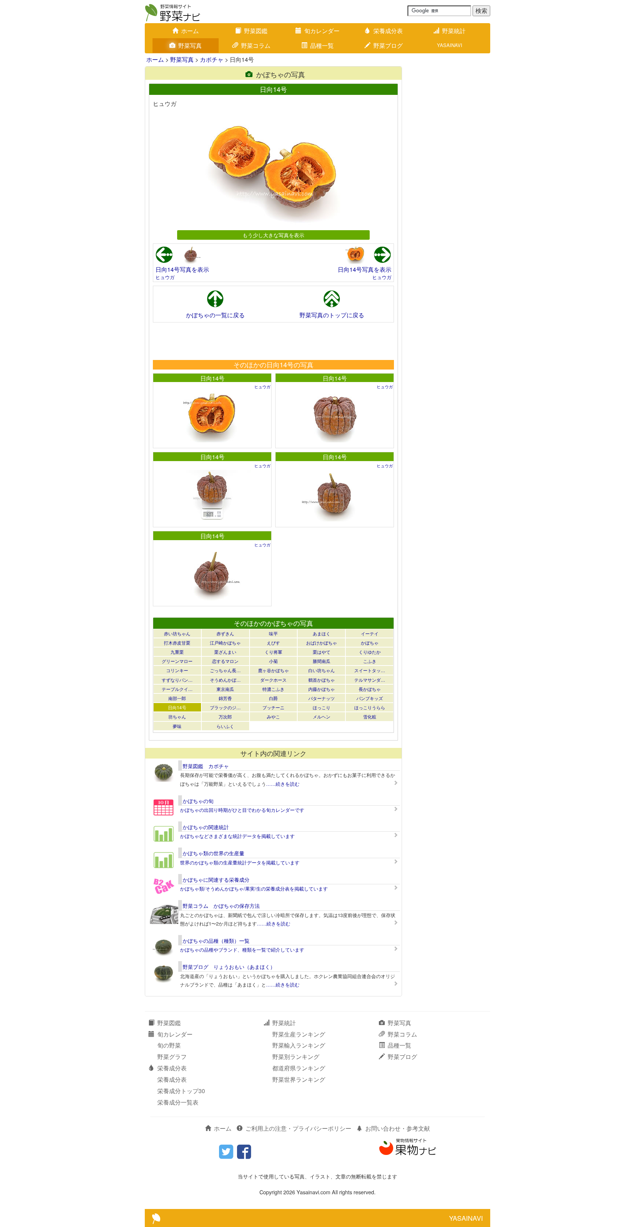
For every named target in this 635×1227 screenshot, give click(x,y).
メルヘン (321, 716)
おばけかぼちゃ (321, 642)
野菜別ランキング (295, 1056)
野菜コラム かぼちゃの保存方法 (221, 905)
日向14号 (212, 378)
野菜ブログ (388, 45)
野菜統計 (454, 30)
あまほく (321, 633)
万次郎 (225, 716)
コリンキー (177, 670)
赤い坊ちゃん (177, 633)
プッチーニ (273, 707)
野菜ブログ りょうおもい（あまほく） (229, 966)
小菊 (273, 661)
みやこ (273, 716)
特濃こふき (273, 689)
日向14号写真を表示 (182, 269)
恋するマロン (225, 661)
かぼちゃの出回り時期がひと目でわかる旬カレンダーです (242, 809)
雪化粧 (369, 716)
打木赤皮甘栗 (177, 642)
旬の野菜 (169, 1045)
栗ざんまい (225, 652)
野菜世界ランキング (298, 1079)
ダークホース (273, 680)
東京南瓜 (225, 689)
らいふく (225, 726)
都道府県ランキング (298, 1068)
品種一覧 (322, 45)
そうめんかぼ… (225, 680)
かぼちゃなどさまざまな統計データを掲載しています (237, 835)
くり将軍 (273, 652)
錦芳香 (225, 698)
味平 (273, 633)
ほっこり (321, 707)
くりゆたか (370, 652)
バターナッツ (321, 698)
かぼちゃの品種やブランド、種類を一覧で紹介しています (242, 949)
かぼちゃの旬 (198, 801)
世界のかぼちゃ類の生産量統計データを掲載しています (239, 862)
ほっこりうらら (369, 707)
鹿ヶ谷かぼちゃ (273, 670)
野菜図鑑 (256, 30)
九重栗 (177, 652)
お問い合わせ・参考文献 (397, 1128)
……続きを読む (282, 783)
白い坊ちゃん (321, 670)
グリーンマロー (177, 661)
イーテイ (370, 633)
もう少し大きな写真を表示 (273, 235)
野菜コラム (255, 45)
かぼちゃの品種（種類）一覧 (216, 940)
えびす (273, 642)
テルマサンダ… (369, 680)
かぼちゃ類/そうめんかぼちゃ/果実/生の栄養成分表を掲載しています (254, 888)
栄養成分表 (388, 30)
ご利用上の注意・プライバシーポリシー (298, 1128)
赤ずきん (225, 633)
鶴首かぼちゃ (321, 680)
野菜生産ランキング (298, 1034)
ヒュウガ (165, 277)
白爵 (273, 698)
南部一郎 (177, 698)
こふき (369, 661)
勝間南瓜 (321, 661)
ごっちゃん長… (225, 670)
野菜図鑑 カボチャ (206, 766)
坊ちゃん (177, 716)
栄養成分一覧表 (177, 1102)
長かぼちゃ (370, 689)
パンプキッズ (369, 698)
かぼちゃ (370, 642)
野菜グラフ (172, 1056)
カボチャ (211, 59)
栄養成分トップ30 (181, 1091)
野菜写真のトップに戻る (331, 315)
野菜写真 (190, 45)
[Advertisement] (273, 341)
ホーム (190, 30)
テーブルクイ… (177, 689)
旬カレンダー (322, 30)
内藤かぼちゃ (321, 689)
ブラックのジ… (225, 707)
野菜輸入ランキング (298, 1045)
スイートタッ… (369, 670)
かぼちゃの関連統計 (206, 827)
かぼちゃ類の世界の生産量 (213, 853)
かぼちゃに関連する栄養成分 (216, 879)
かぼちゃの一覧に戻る (215, 315)
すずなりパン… (177, 680)
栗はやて (321, 652)
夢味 (177, 726)
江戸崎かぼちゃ (225, 642)
